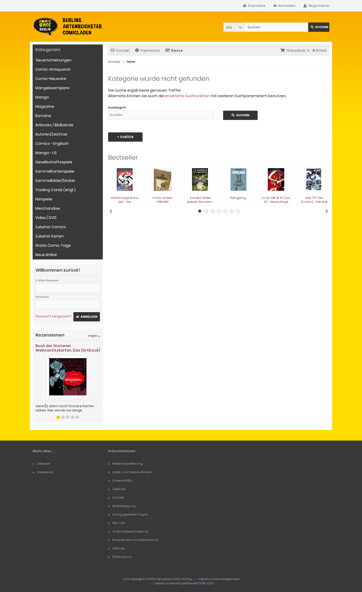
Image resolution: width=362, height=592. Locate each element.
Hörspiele (43, 199)
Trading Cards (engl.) (55, 189)
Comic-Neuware (50, 78)
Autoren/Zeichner (51, 134)
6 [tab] (231, 211)
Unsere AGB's (122, 480)
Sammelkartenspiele (54, 171)
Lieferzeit (43, 463)
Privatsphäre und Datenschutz (135, 540)
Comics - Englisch (52, 143)
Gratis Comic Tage (53, 245)
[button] (234, 27)
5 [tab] (225, 211)
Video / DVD (45, 217)
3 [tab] (212, 211)
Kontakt (123, 50)
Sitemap (118, 548)
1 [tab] (199, 211)
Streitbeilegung (123, 506)
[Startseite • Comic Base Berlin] (68, 27)
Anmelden (86, 317)
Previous (110, 211)
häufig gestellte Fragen (130, 514)
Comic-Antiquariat (53, 69)
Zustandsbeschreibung (130, 531)
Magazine (44, 106)
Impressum (150, 50)
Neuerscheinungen (53, 60)
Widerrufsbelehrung (127, 463)
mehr (94, 336)
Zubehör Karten (49, 236)
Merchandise (47, 208)
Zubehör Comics (50, 227)
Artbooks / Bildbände (54, 125)
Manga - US (46, 152)
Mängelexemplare (52, 88)
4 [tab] (219, 211)
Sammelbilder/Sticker (55, 180)
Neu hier (118, 523)
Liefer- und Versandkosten (132, 472)
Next (326, 211)
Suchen (319, 27)
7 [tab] (238, 211)
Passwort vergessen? (53, 316)
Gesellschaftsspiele (53, 162)
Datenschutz (122, 557)
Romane (43, 115)
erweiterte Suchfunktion (187, 95)
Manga (42, 97)
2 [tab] (206, 211)
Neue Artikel (46, 254)
